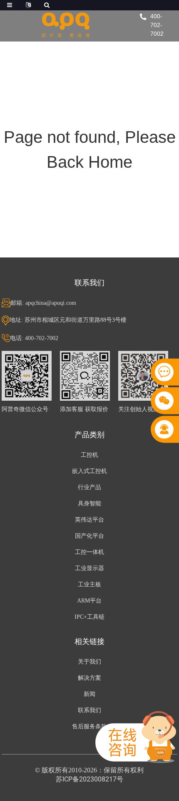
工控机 (89, 455)
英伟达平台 (89, 520)
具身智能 (89, 503)
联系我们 (89, 710)
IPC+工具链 (89, 617)
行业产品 (89, 487)
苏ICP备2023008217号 (89, 779)
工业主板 (89, 584)
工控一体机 (89, 552)
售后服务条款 (89, 726)
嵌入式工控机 (89, 471)
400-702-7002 (157, 25)
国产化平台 (89, 536)
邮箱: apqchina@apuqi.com (43, 303)
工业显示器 (89, 568)
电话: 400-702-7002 (34, 338)
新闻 (89, 694)
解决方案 (89, 678)
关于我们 (89, 662)
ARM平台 (89, 601)
